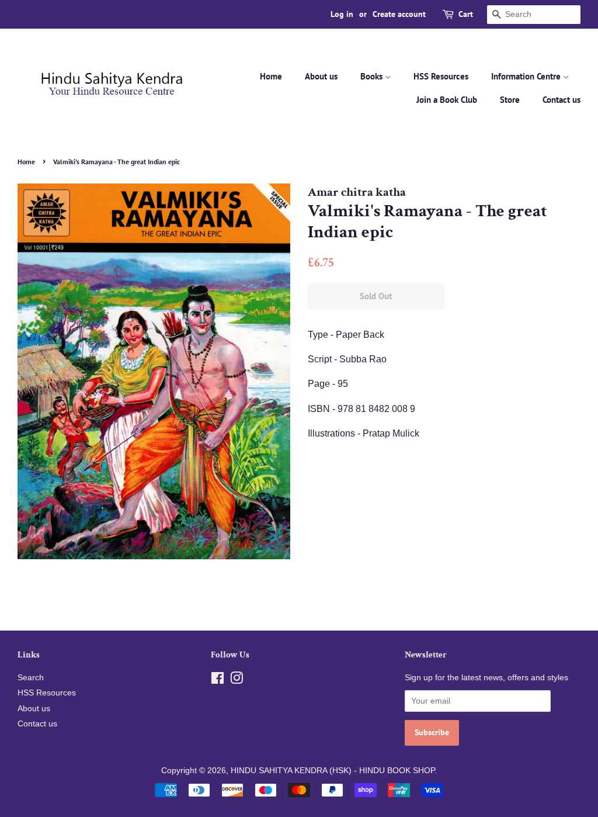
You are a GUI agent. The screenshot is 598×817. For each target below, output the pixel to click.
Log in (342, 14)
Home (271, 76)
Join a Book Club (446, 99)
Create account (399, 14)
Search (31, 677)
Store (510, 99)
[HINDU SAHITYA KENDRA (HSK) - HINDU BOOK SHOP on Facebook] (217, 680)
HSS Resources (440, 76)
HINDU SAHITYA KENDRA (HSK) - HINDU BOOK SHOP (332, 770)
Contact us (561, 99)
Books (372, 76)
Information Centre (527, 76)
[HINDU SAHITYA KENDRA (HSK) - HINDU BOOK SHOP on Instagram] (236, 680)
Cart (465, 14)
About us (321, 76)
